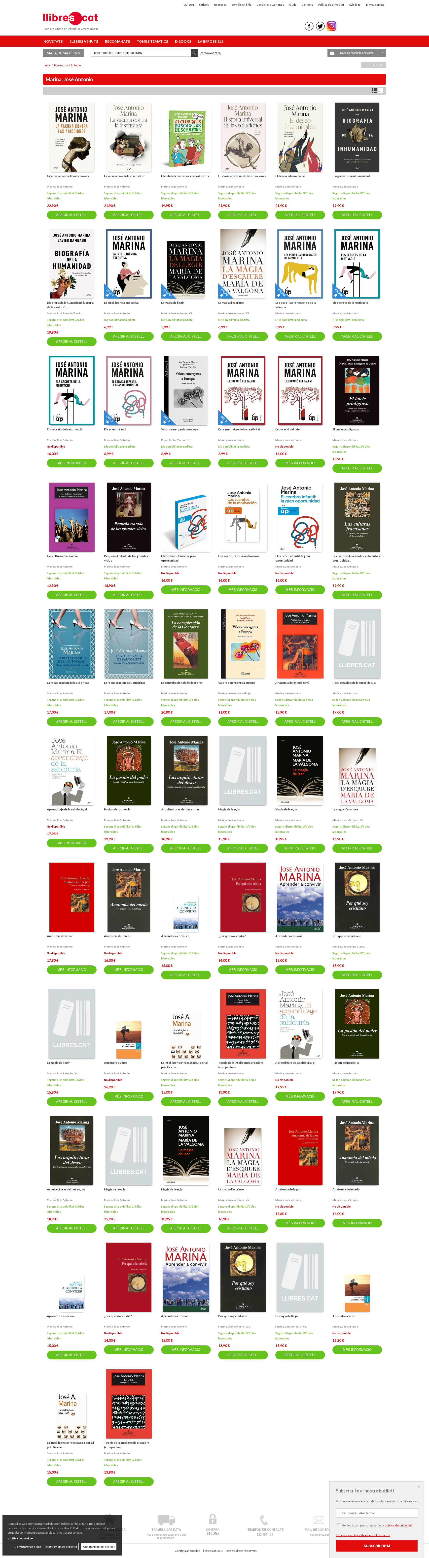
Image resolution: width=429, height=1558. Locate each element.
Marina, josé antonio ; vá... (348, 819)
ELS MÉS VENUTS (85, 41)
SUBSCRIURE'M (377, 1546)
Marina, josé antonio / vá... (177, 313)
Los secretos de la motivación (238, 556)
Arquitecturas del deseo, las (180, 809)
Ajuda (292, 4)
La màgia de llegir (172, 302)
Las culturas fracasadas (62, 556)
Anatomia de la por (59, 936)
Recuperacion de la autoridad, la (354, 682)
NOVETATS (53, 41)
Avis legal (355, 4)
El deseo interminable (290, 176)
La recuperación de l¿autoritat (124, 682)
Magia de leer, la (229, 809)
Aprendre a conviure (175, 936)
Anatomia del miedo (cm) (292, 682)
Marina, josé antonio (60, 186)
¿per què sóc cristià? (232, 936)
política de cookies (21, 1538)
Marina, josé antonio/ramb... (64, 313)
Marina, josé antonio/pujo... (235, 693)
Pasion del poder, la (117, 809)
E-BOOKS (184, 41)
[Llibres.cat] (70, 27)
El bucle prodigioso (345, 429)
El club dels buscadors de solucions (185, 176)
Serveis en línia (241, 4)
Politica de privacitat (331, 4)
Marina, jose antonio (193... (348, 946)
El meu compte (375, 4)
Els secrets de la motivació (350, 302)
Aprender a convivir (288, 936)
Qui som (188, 4)
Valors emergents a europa (179, 429)
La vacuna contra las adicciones (68, 176)
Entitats (204, 4)
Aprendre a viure (115, 1062)
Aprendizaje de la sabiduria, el (67, 809)
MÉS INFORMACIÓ (71, 463)
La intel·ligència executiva (121, 302)
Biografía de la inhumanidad (351, 176)
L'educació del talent (289, 429)
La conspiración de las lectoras (182, 682)
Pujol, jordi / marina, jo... (176, 439)
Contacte (307, 4)
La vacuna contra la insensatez (124, 176)
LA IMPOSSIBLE (210, 41)
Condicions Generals (270, 4)
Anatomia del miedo (117, 936)
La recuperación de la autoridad (68, 682)
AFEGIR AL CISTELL (71, 215)
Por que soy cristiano (346, 936)
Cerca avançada (210, 52)
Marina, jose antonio (288, 693)
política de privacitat (398, 1525)
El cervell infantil (115, 429)
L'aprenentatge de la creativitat (239, 429)
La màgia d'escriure (231, 302)
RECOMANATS (118, 41)
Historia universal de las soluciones (242, 176)
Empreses (220, 4)
